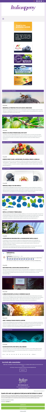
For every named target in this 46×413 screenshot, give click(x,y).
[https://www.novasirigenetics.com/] (23, 27)
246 (7, 354)
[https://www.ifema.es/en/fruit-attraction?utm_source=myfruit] (23, 81)
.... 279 (32, 354)
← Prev (3, 354)
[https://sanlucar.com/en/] (23, 70)
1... (6, 354)
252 (20, 354)
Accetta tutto (23, 404)
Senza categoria (12, 90)
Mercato (5, 142)
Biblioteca (5, 195)
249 (14, 354)
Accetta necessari (23, 408)
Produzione (5, 90)
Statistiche (9, 277)
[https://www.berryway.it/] (23, 59)
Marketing (5, 250)
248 (12, 354)
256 (29, 354)
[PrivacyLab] (8, 401)
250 (16, 354)
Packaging (18, 195)
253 (22, 354)
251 (18, 354)
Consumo (5, 115)
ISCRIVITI (23, 370)
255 (27, 354)
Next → (34, 354)
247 (9, 354)
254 (25, 354)
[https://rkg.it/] (23, 49)
